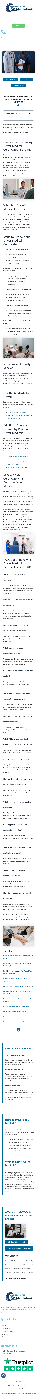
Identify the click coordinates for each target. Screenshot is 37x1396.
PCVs (30, 227)
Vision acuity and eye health (17, 412)
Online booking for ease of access (18, 467)
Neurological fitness (14, 418)
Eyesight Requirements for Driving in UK (16, 1006)
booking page (27, 917)
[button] (1, 38)
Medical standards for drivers (12, 1017)
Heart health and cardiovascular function (20, 415)
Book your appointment (15, 276)
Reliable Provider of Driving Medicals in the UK (18, 986)
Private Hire (14, 229)
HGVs (6, 227)
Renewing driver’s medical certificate (15, 1022)
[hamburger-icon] (34, 20)
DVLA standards (23, 165)
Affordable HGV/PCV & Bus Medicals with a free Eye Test (18, 1215)
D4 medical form (21, 1139)
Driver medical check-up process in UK (16, 1011)
